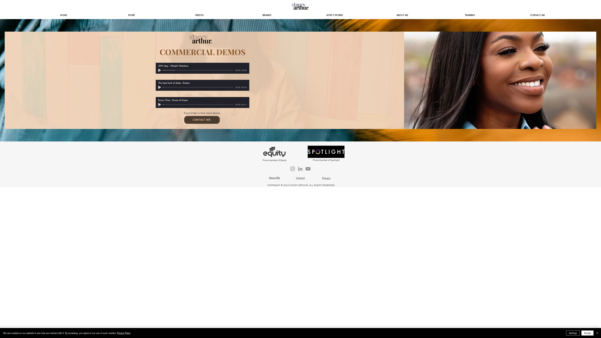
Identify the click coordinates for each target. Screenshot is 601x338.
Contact (300, 178)
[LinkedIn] (300, 169)
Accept (587, 333)
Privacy (326, 178)
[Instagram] (293, 169)
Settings (573, 333)
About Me (274, 178)
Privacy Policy (124, 333)
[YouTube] (308, 169)
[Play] (159, 70)
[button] (131, 15)
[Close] (597, 332)
